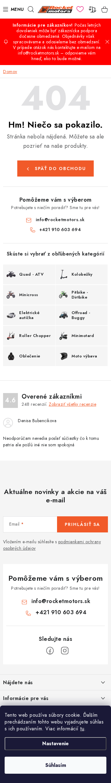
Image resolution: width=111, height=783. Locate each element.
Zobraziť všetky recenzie (72, 404)
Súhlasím (55, 765)
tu (82, 728)
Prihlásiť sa (82, 524)
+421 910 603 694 (60, 229)
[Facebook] (50, 650)
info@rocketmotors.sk (60, 220)
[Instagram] (64, 650)
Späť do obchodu (60, 168)
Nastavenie (55, 743)
